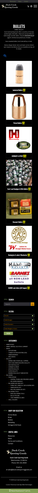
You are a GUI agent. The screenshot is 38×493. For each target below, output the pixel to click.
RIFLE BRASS (11, 357)
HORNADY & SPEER (13, 367)
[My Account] (31, 6)
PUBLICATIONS (12, 377)
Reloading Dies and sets (15, 383)
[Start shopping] (28, 6)
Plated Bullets (13, 371)
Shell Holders (12, 400)
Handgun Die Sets (16, 387)
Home (16, 30)
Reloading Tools (13, 392)
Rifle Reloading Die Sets (18, 389)
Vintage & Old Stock (14, 425)
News (19, 1)
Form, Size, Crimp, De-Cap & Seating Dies (22, 385)
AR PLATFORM (12, 351)
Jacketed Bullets (13, 369)
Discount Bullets (13, 365)
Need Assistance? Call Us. (20, 490)
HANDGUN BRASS (13, 355)
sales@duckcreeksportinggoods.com (20, 469)
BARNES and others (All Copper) (18, 361)
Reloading (9, 375)
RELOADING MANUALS (17, 381)
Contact (26, 1)
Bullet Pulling (15, 396)
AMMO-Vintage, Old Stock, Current (17, 347)
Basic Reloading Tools (17, 394)
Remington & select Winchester (18, 373)
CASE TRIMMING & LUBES (17, 398)
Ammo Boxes (10, 344)
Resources (13, 1)
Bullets (8, 359)
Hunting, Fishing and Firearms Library (22, 379)
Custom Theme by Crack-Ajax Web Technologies (19, 485)
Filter (8, 333)
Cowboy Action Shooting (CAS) (17, 353)
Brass (8, 349)
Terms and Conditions (15, 441)
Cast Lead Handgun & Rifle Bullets (19, 363)
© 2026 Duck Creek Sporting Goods (19, 480)
